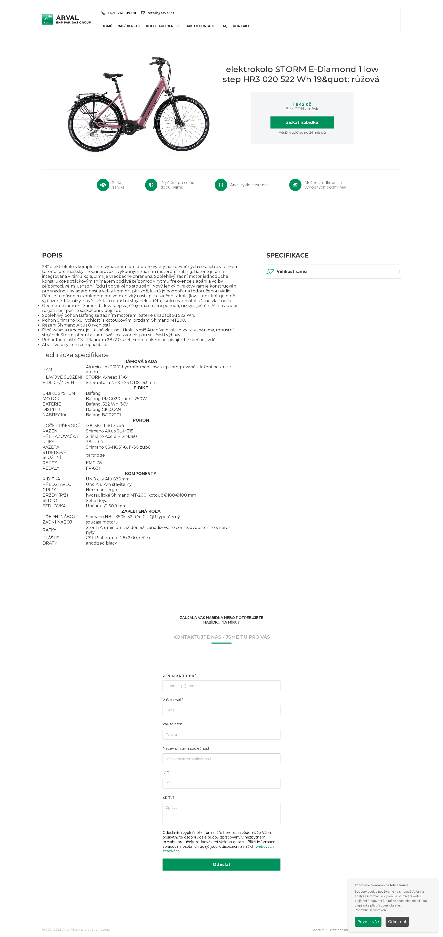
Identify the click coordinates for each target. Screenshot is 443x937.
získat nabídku (302, 122)
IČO (166, 773)
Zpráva (169, 797)
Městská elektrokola (131, 48)
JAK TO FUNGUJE (200, 26)
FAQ (224, 26)
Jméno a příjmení (179, 675)
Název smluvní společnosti (186, 748)
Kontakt (318, 930)
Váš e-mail (173, 699)
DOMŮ (107, 26)
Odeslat (221, 864)
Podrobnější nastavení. (371, 910)
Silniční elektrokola (130, 56)
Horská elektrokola (130, 39)
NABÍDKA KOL (129, 26)
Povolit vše (368, 921)
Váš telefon (173, 724)
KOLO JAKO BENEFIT (163, 26)
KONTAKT (241, 26)
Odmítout (397, 921)
